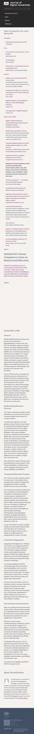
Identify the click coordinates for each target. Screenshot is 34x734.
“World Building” (10, 60)
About (6, 17)
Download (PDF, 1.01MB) (11, 330)
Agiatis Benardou (11, 274)
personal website (23, 698)
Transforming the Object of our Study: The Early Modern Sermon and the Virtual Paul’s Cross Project (17, 92)
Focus (5, 48)
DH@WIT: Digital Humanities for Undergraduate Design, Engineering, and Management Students (17, 123)
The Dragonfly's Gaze (16, 696)
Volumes (7, 20)
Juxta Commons (10, 223)
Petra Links (23, 276)
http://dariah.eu (9, 343)
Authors (6, 249)
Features (6, 74)
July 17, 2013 (15, 664)
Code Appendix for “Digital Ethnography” (17, 111)
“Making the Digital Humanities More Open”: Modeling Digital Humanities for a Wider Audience (17, 145)
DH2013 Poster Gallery (10, 117)
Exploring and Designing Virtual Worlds (16, 42)
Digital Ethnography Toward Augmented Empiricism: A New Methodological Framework (16, 102)
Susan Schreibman (21, 272)
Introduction (7, 38)
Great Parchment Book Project (14, 206)
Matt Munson (16, 268)
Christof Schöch (11, 265)
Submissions (8, 24)
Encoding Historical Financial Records (16, 188)
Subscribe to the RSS (10, 13)
